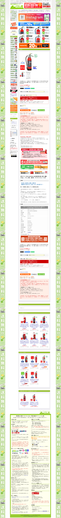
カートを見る (13, 17)
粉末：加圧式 (36, 10)
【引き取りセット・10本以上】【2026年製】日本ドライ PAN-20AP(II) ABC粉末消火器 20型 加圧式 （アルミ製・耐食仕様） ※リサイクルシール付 (44, 327)
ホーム (19, 10)
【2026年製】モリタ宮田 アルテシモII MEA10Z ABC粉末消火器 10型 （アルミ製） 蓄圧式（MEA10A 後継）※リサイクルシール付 (24, 365)
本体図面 (29, 232)
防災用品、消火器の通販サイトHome (13, 10)
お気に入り (12, 107)
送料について (38, 441)
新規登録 (13, 18)
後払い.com (26, 475)
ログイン (13, 20)
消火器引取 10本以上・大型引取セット (27, 10)
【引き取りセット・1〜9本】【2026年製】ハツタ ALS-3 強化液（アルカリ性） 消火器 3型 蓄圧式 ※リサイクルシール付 (34, 404)
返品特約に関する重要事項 (24, 108)
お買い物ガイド (13, 12)
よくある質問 (13, 13)
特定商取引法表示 (13, 105)
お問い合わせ (13, 15)
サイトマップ (13, 110)
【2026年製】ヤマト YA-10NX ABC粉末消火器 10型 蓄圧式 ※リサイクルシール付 (34, 380)
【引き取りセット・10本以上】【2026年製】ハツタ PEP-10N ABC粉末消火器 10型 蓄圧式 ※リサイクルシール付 (24, 381)
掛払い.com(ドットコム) (16, 506)
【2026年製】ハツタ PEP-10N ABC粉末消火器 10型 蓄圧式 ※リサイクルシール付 (34, 365)
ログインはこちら (14, 123)
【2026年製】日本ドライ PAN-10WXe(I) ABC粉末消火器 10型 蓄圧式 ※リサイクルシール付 (44, 365)
